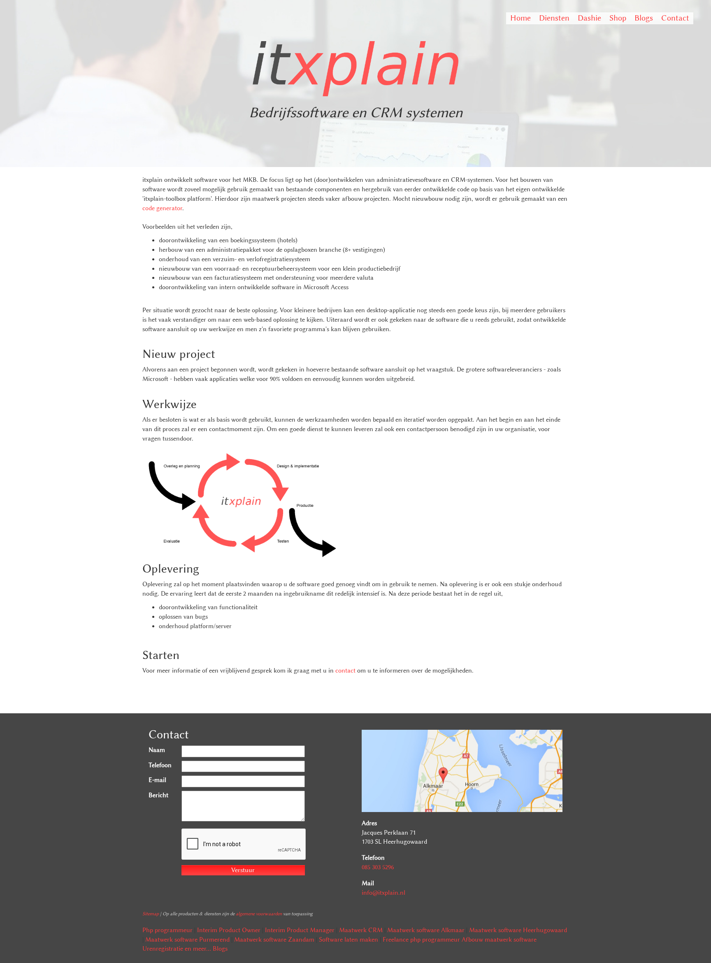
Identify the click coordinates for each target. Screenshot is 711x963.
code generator (162, 208)
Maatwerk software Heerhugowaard (518, 930)
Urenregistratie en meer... (176, 948)
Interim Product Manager (300, 930)
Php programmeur (167, 930)
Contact (675, 18)
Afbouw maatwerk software (499, 939)
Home (520, 18)
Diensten (554, 18)
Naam (157, 750)
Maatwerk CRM (361, 930)
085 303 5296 (378, 867)
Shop (617, 18)
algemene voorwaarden (259, 914)
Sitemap (150, 914)
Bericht (158, 795)
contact (345, 670)
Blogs (643, 18)
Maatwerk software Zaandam (274, 939)
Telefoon (160, 765)
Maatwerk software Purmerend (187, 939)
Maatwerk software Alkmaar (426, 930)
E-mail (157, 780)
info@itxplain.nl (383, 892)
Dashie (589, 18)
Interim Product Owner (228, 930)
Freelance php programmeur (421, 939)
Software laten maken (348, 939)
